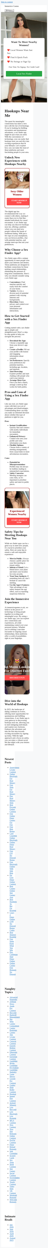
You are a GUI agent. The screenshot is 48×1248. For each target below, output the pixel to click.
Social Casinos (13, 1174)
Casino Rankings (13, 1029)
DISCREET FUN (17, 678)
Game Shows (12, 1075)
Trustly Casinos (13, 1183)
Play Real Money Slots (12, 799)
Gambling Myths (13, 1062)
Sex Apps (12, 1161)
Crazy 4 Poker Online (12, 916)
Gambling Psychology (14, 1066)
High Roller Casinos (13, 1089)
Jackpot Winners (13, 1104)
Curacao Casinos (13, 1042)
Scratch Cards (12, 1157)
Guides (12, 1085)
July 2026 (12, 1226)
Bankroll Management (15, 1016)
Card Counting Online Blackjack (13, 836)
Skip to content (7, 2)
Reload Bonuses (13, 1148)
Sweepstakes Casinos (15, 1179)
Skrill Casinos (13, 1165)
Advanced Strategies (14, 998)
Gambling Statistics (13, 1071)
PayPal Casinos (13, 1141)
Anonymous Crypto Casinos (14, 769)
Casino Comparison (14, 1025)
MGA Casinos (13, 1121)
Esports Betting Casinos (13, 1048)
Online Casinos (13, 1137)
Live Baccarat (13, 1108)
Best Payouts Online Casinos (13, 808)
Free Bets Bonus (12, 829)
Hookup (13, 1094)
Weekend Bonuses (13, 1196)
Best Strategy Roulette (13, 934)
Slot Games (12, 1170)
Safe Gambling (13, 1152)
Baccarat (13, 1013)
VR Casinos (13, 1192)
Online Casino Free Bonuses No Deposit (13, 968)
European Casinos (13, 1058)
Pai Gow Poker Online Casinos (13, 879)
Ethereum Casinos (13, 1053)
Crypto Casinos (13, 1038)
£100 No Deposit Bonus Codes (13, 925)
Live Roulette (13, 1117)
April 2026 (12, 1235)
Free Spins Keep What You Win (12, 944)
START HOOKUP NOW (19, 201)
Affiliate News (13, 1003)
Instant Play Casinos (13, 1098)
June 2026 (12, 1230)
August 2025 (12, 1239)
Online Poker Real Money (12, 845)
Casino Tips (12, 1033)
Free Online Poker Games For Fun (12, 819)
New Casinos (13, 1126)
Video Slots (12, 1187)
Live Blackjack (13, 1113)
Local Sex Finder (24, 73)
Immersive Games (12, 6)
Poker (12, 1145)
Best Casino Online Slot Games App (12, 891)
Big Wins (12, 1020)
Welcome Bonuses (13, 1201)
